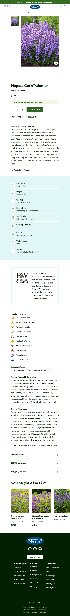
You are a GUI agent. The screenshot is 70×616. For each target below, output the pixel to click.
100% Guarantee (20, 572)
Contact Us (34, 571)
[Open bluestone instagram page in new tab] (35, 549)
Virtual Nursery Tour (19, 585)
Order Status (35, 583)
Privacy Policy (42, 612)
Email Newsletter (52, 568)
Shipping (33, 587)
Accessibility (27, 612)
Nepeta (27, 13)
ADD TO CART (34, 110)
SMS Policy (34, 612)
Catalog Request (36, 575)
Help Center (34, 579)
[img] (30, 225)
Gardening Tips (51, 576)
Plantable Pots (19, 576)
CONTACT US (35, 557)
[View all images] (40, 41)
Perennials (19, 13)
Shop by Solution (52, 588)
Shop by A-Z (50, 584)
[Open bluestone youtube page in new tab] (40, 549)
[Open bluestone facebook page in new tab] (30, 549)
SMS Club (49, 572)
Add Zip (31, 117)
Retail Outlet (19, 580)
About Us (17, 568)
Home (13, 13)
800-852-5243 (35, 603)
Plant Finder (50, 580)
